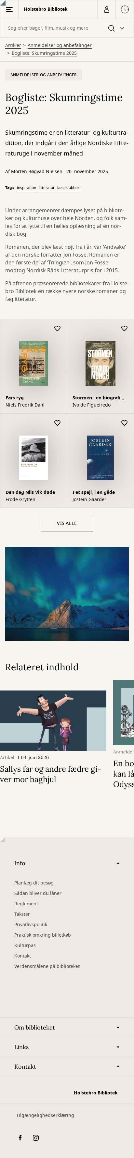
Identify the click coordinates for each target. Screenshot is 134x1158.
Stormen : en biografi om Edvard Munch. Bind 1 (99, 398)
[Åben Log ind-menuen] (106, 9)
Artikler (13, 45)
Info (19, 863)
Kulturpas (25, 945)
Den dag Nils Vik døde (30, 492)
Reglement (26, 903)
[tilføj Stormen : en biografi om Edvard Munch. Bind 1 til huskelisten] (124, 328)
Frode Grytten (20, 499)
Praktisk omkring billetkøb (42, 935)
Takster (22, 914)
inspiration (26, 188)
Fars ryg (15, 397)
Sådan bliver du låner (37, 893)
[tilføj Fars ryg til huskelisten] (57, 328)
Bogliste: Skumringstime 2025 (44, 53)
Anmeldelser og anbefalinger (60, 45)
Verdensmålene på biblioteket (47, 966)
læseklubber (68, 188)
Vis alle (67, 523)
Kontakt (22, 956)
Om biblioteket (34, 1027)
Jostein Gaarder (89, 499)
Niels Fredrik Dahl (25, 405)
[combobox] (67, 28)
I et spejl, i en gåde (94, 492)
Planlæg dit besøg (34, 883)
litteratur (47, 188)
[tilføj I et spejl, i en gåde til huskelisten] (124, 423)
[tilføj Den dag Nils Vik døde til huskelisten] (57, 423)
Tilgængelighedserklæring (45, 1115)
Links (21, 1047)
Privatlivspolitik (30, 924)
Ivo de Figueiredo (92, 405)
